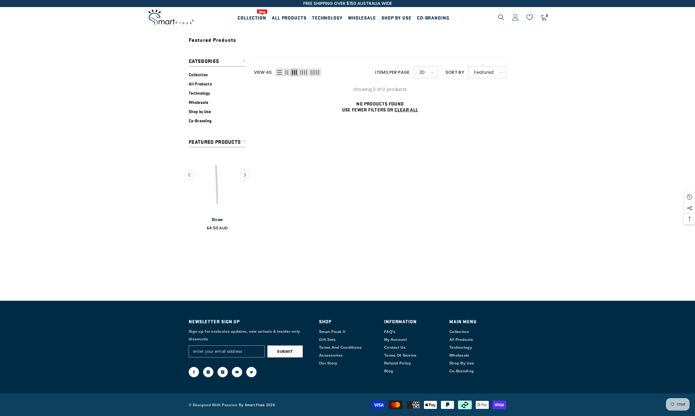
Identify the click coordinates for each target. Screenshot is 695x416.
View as (263, 72)
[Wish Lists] (529, 17)
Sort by (455, 72)
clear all (406, 109)
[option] (217, 193)
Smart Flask (255, 405)
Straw (217, 219)
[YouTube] (237, 372)
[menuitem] (217, 74)
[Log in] (515, 17)
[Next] (245, 175)
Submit (285, 351)
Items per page (392, 72)
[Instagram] (208, 372)
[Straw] (217, 183)
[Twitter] (251, 372)
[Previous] (189, 175)
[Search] (501, 17)
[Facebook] (194, 372)
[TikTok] (222, 372)
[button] (279, 72)
